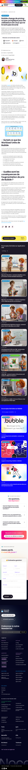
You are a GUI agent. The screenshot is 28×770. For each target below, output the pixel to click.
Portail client (4, 722)
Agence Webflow (19, 673)
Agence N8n (18, 681)
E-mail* (4, 578)
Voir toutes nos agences (8, 749)
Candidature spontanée (21, 664)
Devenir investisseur (20, 660)
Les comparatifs (19, 644)
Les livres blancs (4, 655)
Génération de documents (4, 718)
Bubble (8, 85)
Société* (5, 572)
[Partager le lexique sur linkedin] (6, 226)
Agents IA (18, 719)
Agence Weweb (19, 677)
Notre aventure (4, 644)
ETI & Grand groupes (5, 694)
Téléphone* (17, 572)
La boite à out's (4, 648)
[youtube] (6, 768)
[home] (4, 5)
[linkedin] (4, 768)
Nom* (16, 566)
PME (2, 692)
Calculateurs (18, 703)
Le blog (17, 642)
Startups (3, 688)
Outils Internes (19, 707)
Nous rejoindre (4, 646)
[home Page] (5, 611)
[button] (25, 5)
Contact (17, 656)
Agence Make (18, 679)
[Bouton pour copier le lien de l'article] (2, 226)
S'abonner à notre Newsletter (10, 627)
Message (5, 584)
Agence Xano (18, 675)
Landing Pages (4, 706)
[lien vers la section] (2, 140)
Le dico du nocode (20, 648)
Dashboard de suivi (20, 721)
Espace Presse (19, 658)
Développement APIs (6, 704)
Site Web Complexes (6, 708)
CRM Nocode (18, 717)
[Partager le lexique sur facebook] (12, 226)
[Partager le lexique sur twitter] (9, 226)
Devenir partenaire (20, 662)
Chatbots (3, 720)
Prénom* (5, 566)
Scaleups (3, 690)
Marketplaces (4, 710)
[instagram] (2, 768)
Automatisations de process (20, 710)
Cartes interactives (20, 705)
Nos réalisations (4, 642)
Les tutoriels (18, 646)
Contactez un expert (9, 238)
